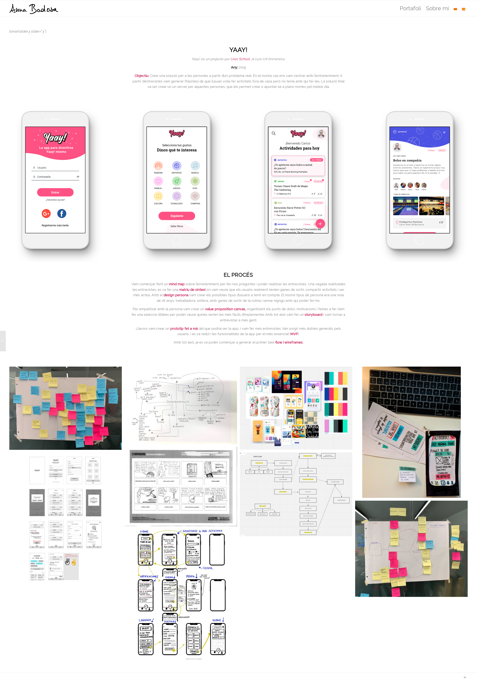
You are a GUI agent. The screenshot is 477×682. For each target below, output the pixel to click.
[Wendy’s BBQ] (3, 341)
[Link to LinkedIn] (465, 677)
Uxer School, (240, 59)
